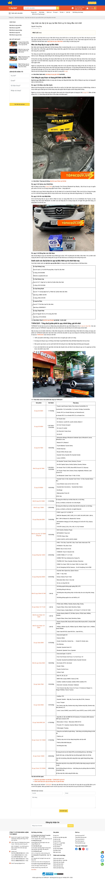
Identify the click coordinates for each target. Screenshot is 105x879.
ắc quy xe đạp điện (85, 326)
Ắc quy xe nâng (57, 841)
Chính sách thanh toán (58, 858)
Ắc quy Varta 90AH (39, 705)
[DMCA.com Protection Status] (58, 874)
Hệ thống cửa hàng (78, 12)
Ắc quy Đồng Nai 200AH (38, 577)
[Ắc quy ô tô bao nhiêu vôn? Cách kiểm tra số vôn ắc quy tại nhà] (13, 43)
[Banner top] (52, 2)
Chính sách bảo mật (58, 866)
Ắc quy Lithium (56, 846)
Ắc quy (55, 12)
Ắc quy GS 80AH (38, 487)
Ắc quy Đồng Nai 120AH (38, 555)
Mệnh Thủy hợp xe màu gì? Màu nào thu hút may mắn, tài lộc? (24, 58)
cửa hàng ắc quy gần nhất (52, 74)
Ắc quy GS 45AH (38, 411)
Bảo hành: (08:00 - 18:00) (19, 858)
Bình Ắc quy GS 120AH (39, 501)
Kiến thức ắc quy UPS (14, 27)
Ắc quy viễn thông (57, 844)
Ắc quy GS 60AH (38, 426)
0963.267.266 (78, 9)
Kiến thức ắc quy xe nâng (15, 30)
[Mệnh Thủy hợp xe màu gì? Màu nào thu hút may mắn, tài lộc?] (13, 58)
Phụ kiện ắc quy (57, 850)
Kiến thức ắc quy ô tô (14, 32)
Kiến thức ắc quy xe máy (15, 35)
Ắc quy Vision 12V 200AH (39, 768)
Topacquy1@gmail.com (19, 863)
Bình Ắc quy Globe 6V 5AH (39, 593)
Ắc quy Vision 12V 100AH (39, 740)
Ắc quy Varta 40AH (39, 642)
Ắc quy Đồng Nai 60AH (39, 519)
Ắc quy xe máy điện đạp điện (60, 837)
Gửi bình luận (63, 811)
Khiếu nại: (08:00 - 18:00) (19, 860)
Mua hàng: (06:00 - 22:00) (20, 853)
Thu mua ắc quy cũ (79, 839)
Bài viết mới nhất (14, 39)
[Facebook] (102, 856)
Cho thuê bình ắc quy (80, 843)
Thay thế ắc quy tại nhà (80, 837)
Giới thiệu (41, 12)
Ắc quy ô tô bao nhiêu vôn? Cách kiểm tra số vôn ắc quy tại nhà (23, 43)
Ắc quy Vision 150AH (38, 756)
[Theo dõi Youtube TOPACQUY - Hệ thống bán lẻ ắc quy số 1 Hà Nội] (83, 849)
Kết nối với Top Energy (38, 14)
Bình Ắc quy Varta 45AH (38, 663)
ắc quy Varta (48, 186)
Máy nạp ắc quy (57, 852)
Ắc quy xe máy (56, 839)
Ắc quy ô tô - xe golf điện (59, 843)
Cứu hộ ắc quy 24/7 (80, 835)
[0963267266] (102, 864)
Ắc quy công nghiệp (58, 848)
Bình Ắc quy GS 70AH (38, 468)
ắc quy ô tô (85, 92)
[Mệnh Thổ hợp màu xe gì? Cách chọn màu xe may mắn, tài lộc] (13, 65)
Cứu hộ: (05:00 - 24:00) (19, 855)
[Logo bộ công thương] (48, 874)
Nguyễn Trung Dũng (36, 26)
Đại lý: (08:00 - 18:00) (19, 856)
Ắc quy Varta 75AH (39, 684)
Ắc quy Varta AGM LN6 (39, 722)
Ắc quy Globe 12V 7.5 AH (38, 607)
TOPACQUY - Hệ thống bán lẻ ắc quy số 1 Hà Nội (54, 877)
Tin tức (61, 12)
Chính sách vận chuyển (58, 862)
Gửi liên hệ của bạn (20, 104)
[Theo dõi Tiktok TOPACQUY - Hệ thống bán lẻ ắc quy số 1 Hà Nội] (80, 849)
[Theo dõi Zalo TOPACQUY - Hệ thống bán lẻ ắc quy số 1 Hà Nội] (87, 849)
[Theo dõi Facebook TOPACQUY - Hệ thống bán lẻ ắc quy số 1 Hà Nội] (76, 849)
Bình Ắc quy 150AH (39, 507)
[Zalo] (102, 860)
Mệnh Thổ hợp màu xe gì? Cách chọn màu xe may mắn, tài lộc (23, 65)
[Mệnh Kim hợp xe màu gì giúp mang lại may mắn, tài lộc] (13, 51)
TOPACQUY (40, 334)
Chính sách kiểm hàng (58, 867)
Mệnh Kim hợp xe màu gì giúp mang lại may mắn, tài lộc (23, 51)
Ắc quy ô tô (56, 835)
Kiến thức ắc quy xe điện (15, 25)
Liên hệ (68, 12)
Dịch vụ (49, 12)
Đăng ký (70, 825)
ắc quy (66, 71)
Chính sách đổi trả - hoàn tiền (60, 860)
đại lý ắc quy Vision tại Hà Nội (58, 181)
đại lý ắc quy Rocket (48, 320)
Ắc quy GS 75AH (38, 448)
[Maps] (102, 852)
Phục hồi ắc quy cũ (79, 841)
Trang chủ (33, 12)
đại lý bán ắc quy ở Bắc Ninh (55, 41)
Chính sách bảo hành (58, 864)
